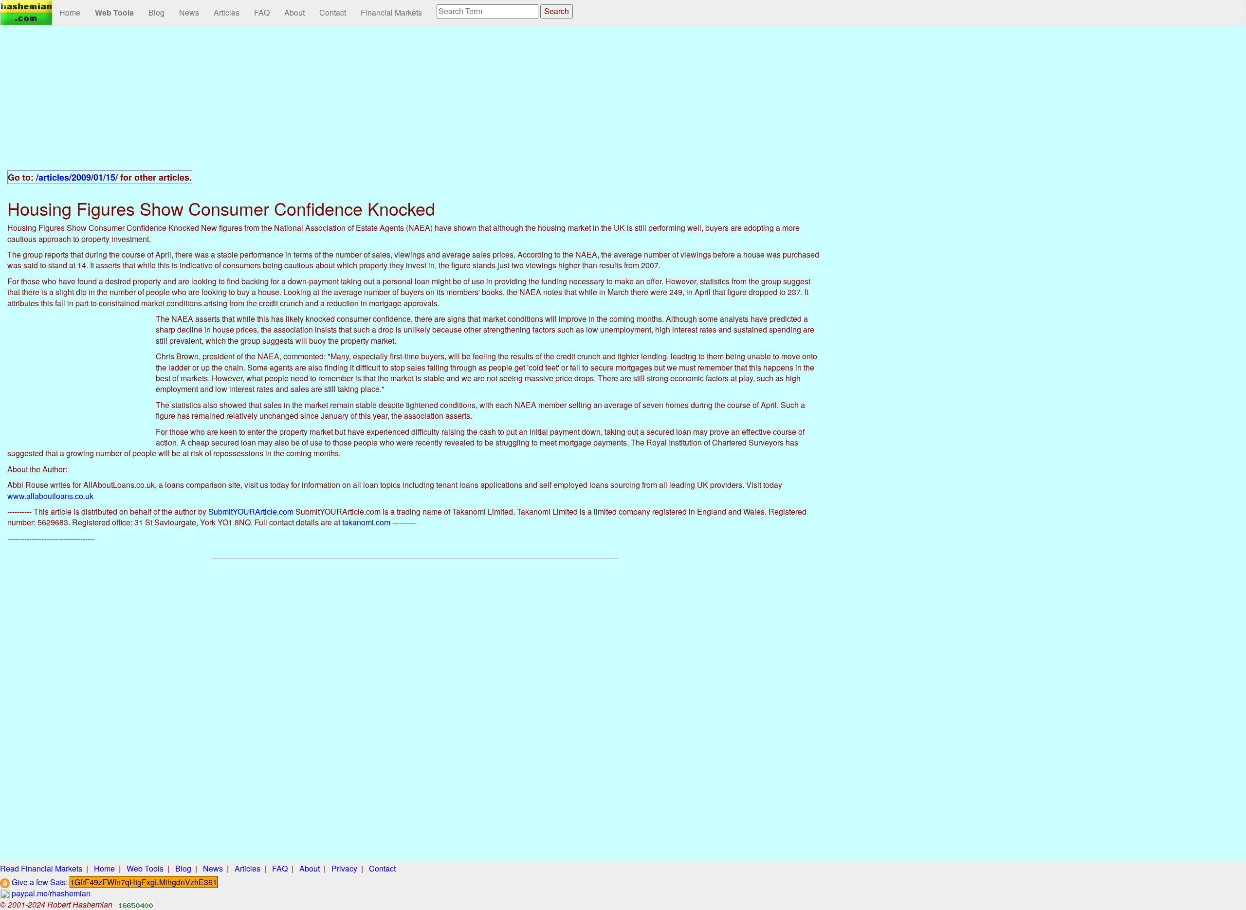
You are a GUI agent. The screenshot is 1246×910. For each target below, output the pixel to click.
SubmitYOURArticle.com (250, 511)
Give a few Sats (38, 882)
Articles (226, 12)
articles (53, 177)
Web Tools (114, 12)
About (294, 12)
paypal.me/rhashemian (50, 893)
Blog (156, 12)
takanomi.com (366, 522)
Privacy (344, 868)
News (189, 12)
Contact (332, 12)
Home (69, 12)
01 (98, 177)
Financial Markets (391, 12)
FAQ (262, 12)
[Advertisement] (415, 103)
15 (110, 177)
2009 (81, 177)
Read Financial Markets (41, 868)
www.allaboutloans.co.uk (50, 495)
